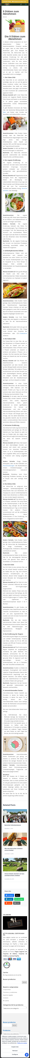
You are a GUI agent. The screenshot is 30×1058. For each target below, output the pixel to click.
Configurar (15, 1054)
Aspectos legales (8, 995)
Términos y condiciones (10, 992)
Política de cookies (22, 1043)
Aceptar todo (15, 1046)
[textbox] (15, 1008)
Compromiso (7, 989)
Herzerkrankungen (8, 466)
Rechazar (15, 1050)
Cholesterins (23, 333)
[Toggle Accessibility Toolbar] (27, 1055)
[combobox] (15, 1008)
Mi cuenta (6, 1000)
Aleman (5, 17)
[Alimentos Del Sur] (11, 4)
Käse (4, 112)
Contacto (5, 998)
